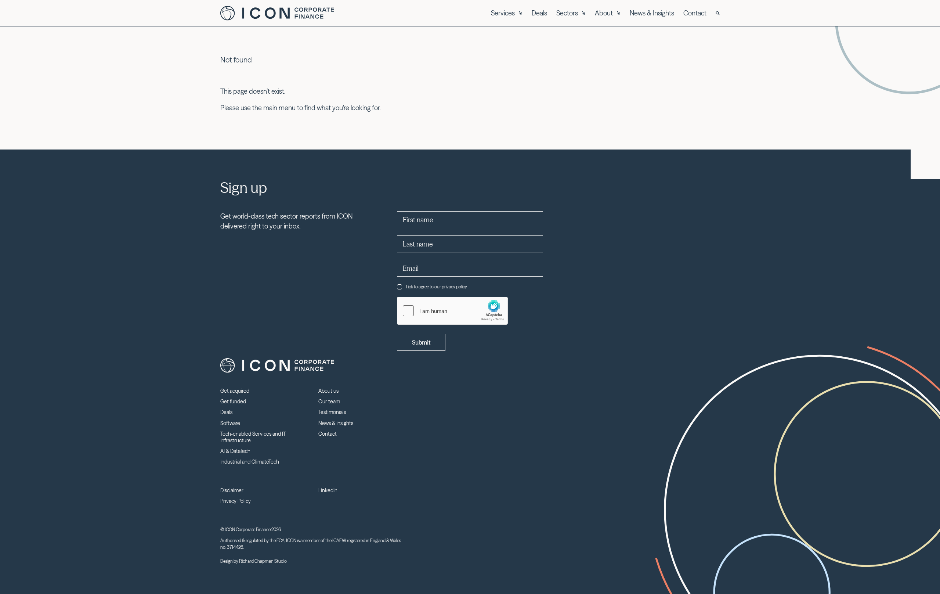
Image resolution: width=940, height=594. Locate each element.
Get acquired (234, 391)
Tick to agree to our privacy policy (436, 286)
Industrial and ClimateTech (249, 461)
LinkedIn (327, 490)
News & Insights (652, 13)
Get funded (233, 401)
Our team (329, 401)
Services (503, 13)
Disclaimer (231, 490)
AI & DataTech (235, 451)
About (604, 13)
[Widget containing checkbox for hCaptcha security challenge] (452, 311)
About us (328, 391)
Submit (421, 342)
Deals (539, 13)
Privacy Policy (235, 501)
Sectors (567, 13)
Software (230, 423)
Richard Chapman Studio (263, 561)
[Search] (718, 13)
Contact (694, 13)
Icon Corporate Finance (277, 13)
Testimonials (332, 412)
